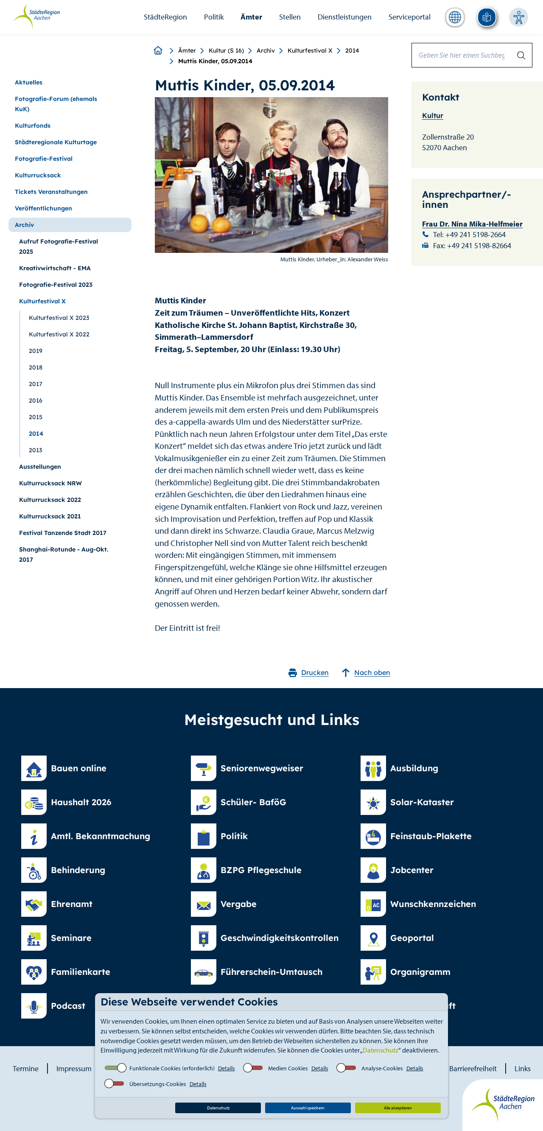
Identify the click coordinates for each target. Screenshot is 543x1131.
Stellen (290, 17)
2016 (35, 400)
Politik (214, 17)
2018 (35, 367)
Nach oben (372, 672)
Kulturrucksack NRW (50, 483)
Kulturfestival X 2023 (59, 318)
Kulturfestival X (310, 50)
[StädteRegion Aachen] (36, 16)
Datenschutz (380, 1050)
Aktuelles (28, 82)
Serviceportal (410, 17)
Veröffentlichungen (43, 208)
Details (226, 1068)
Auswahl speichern (308, 1108)
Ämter (251, 17)
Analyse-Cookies (382, 1068)
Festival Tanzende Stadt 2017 (62, 533)
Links (523, 1068)
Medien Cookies (288, 1068)
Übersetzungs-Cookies (157, 1084)
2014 (352, 50)
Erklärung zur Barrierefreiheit (451, 1068)
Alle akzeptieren (398, 1108)
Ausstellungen (40, 466)
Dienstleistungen (345, 17)
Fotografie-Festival (44, 158)
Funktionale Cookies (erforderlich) (172, 1068)
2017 (35, 384)
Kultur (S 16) (226, 50)
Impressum (74, 1068)
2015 (35, 417)
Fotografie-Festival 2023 (55, 284)
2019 (35, 351)
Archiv (266, 50)
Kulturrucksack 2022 (50, 500)
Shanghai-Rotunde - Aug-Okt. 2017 (63, 554)
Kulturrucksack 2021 (50, 516)
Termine (26, 1068)
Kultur (432, 115)
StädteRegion (165, 17)
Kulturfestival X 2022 (59, 334)
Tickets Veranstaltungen (51, 192)
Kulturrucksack (38, 175)
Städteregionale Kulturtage (56, 142)
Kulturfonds (32, 125)
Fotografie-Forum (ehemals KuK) (56, 104)
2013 (35, 450)
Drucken (315, 672)
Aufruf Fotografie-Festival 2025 (58, 246)
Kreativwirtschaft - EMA (55, 268)
